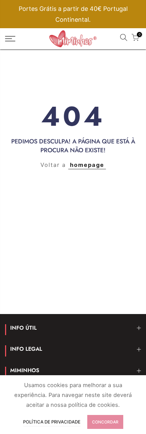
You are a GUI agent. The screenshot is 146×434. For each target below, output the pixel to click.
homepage (87, 164)
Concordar (105, 421)
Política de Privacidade (51, 421)
